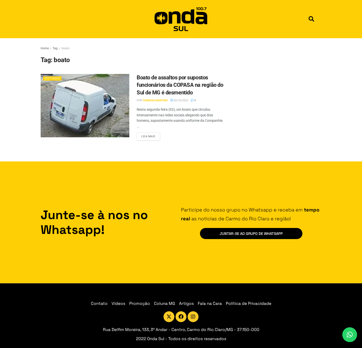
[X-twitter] (169, 316)
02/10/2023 (180, 100)
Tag (55, 48)
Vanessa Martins (155, 100)
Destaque (52, 78)
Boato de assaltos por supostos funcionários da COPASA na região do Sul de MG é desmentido (180, 85)
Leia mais (150, 135)
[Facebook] (181, 316)
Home (45, 48)
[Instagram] (193, 316)
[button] (311, 19)
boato (65, 48)
